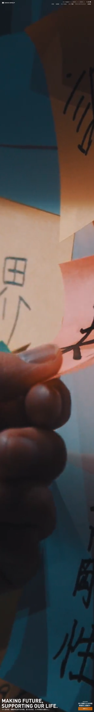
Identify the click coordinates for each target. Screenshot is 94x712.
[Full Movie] (47, 356)
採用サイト (85, 708)
